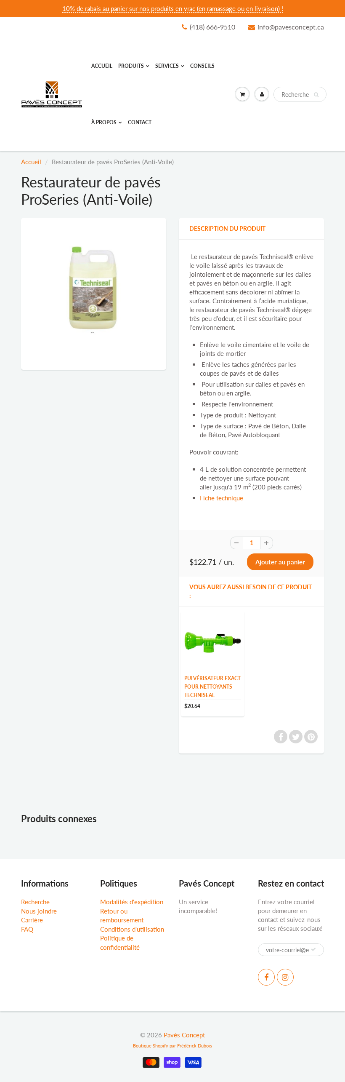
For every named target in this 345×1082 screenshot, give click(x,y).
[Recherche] (316, 95)
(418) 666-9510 (212, 27)
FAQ (27, 929)
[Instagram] (285, 977)
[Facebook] (266, 977)
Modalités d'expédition (131, 902)
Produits (131, 66)
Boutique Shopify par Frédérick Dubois (172, 1045)
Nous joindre (39, 911)
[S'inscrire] (313, 949)
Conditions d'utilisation (132, 929)
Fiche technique (221, 498)
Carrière (32, 920)
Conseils (202, 66)
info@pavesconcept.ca (290, 27)
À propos (104, 122)
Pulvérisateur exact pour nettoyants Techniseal (212, 686)
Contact (139, 122)
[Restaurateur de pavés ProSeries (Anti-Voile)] (93, 293)
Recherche (35, 902)
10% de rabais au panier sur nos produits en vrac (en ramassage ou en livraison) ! (172, 8)
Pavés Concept (184, 1035)
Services (167, 66)
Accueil (101, 66)
